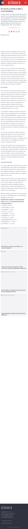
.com (8, 517)
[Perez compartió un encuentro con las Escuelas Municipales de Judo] (14, 282)
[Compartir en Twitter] (11, 31)
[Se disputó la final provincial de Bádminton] (14, 305)
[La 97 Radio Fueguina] (14, 3)
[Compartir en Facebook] (9, 31)
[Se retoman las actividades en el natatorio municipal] (14, 238)
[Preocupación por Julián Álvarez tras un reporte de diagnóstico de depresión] (14, 260)
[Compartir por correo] (19, 31)
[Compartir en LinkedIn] (14, 31)
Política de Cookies (6, 520)
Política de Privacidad (7, 523)
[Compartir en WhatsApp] (16, 31)
